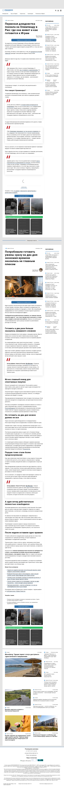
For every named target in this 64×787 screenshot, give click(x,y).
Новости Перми (10, 20)
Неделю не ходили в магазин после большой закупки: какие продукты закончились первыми (24, 570)
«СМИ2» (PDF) (48, 780)
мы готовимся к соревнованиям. (29, 70)
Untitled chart (23, 186)
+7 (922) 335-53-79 (35, 768)
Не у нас (48, 25)
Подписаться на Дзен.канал (24, 40)
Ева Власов (35, 270)
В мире (48, 73)
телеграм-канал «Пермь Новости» (16, 591)
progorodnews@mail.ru (31, 753)
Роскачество (26, 449)
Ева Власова (29, 363)
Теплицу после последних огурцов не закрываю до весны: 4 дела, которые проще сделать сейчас (24, 578)
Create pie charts (24, 187)
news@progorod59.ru (43, 767)
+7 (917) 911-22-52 (31, 751)
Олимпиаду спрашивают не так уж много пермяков (24, 131)
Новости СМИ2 (8, 214)
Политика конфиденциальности (46, 783)
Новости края (49, 273)
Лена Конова (39, 36)
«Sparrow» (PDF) (55, 780)
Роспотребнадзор (10, 408)
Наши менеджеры (31, 755)
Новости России (50, 34)
